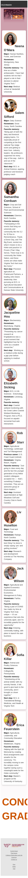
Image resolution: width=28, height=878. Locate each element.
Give (14, 864)
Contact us (14, 859)
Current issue (14, 851)
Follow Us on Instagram (14, 874)
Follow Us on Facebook (7, 874)
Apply (14, 866)
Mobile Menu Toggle (26, 3)
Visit (14, 868)
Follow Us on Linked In (21, 874)
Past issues (14, 853)
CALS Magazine (6, 5)
